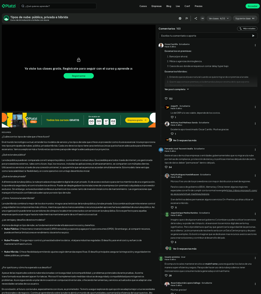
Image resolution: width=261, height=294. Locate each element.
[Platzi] (9, 6)
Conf (187, 6)
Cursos (143, 6)
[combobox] (57, 6)
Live (178, 6)
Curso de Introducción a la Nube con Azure (29, 20)
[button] (79, 120)
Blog (168, 6)
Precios (198, 6)
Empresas (157, 6)
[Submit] (23, 6)
